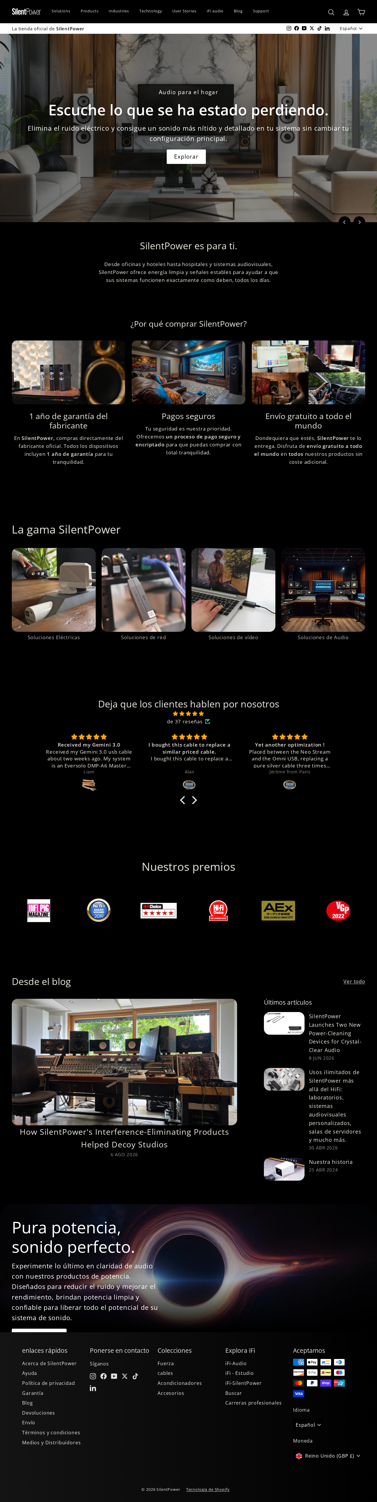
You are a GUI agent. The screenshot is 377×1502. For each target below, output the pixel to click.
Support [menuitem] (261, 11)
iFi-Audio (236, 1363)
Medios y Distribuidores (51, 1442)
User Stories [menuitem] (184, 11)
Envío (28, 1422)
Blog (27, 1403)
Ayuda (29, 1373)
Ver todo (354, 981)
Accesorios (171, 1393)
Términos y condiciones (51, 1432)
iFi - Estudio (239, 1373)
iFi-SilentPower (243, 1383)
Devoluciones (38, 1413)
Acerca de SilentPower (49, 1363)
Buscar (233, 1393)
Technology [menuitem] (150, 11)
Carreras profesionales (253, 1403)
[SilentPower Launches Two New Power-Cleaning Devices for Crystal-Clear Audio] (284, 1023)
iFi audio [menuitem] (215, 11)
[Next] (359, 222)
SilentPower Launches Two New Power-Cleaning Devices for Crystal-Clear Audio (335, 1033)
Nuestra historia (331, 1161)
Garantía (33, 1393)
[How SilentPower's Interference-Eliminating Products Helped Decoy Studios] (124, 1062)
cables (165, 1373)
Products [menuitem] (90, 11)
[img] (188, 713)
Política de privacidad (48, 1383)
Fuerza (166, 1363)
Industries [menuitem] (119, 11)
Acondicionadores (180, 1383)
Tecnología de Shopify (208, 1489)
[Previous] (344, 222)
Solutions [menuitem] (61, 11)
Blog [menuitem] (238, 11)
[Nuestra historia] (284, 1169)
